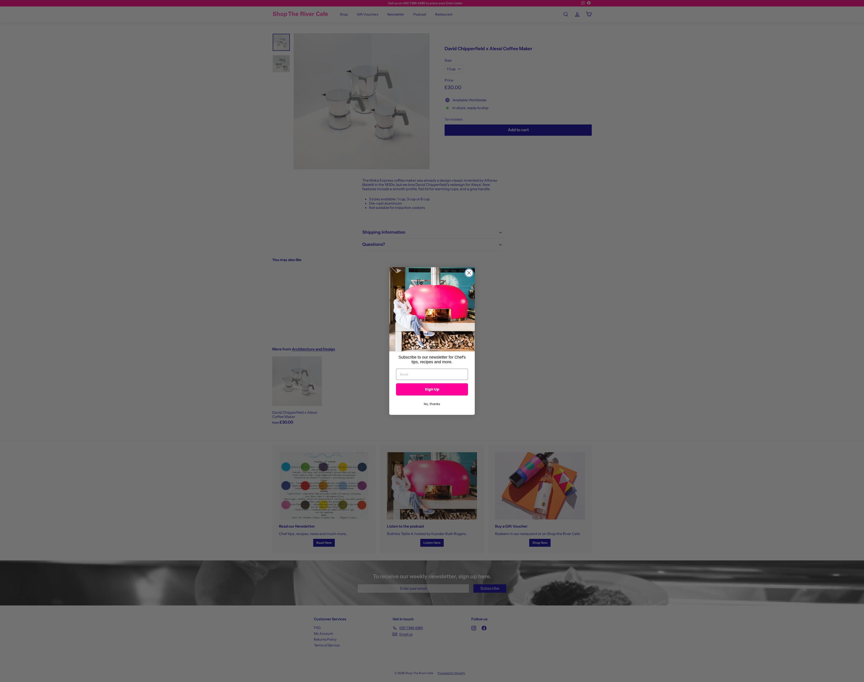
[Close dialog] (469, 273)
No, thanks (432, 404)
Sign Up (432, 389)
